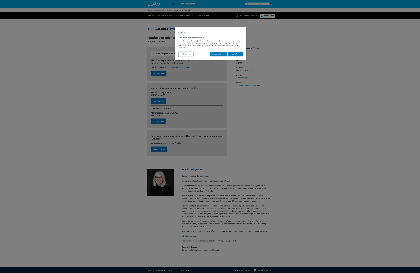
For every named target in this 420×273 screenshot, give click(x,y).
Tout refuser (236, 54)
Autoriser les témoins (218, 54)
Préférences (186, 54)
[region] (210, 43)
